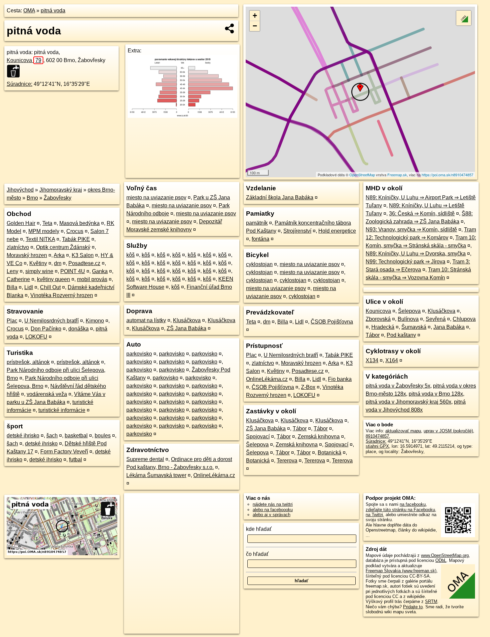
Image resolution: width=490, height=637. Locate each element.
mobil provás (92, 279)
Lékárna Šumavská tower (156, 475)
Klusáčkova (187, 320)
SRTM (431, 601)
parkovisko (139, 354)
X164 (391, 360)
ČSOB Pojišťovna (332, 322)
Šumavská (413, 327)
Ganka (100, 271)
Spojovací (258, 436)
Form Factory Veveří (64, 451)
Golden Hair (21, 223)
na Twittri (374, 514)
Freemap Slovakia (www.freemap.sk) (401, 570)
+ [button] (255, 15)
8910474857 (377, 436)
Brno (32, 198)
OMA (29, 10)
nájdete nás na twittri (273, 504)
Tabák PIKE (76, 239)
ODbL (440, 560)
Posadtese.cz (84, 263)
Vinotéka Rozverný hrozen (61, 295)
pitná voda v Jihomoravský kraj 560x (408, 402)
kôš (130, 255)
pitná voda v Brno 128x (436, 394)
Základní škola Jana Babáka (279, 197)
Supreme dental (145, 459)
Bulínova (408, 319)
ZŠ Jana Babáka (186, 328)
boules (103, 435)
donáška (78, 329)
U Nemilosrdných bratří (51, 321)
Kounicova (24, 60)
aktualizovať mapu (403, 430)
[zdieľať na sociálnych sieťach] (230, 28)
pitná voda (53, 10)
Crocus (74, 231)
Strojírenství (297, 231)
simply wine (39, 271)
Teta (47, 223)
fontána (260, 239)
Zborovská (378, 319)
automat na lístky (146, 320)
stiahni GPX (377, 446)
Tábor (300, 428)
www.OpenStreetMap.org (445, 555)
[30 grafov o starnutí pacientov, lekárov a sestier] (182, 116)
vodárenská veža (47, 394)
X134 (372, 360)
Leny (12, 271)
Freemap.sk (397, 174)
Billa (12, 287)
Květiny (38, 263)
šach (52, 435)
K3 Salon (83, 255)
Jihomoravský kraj (60, 190)
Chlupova (464, 319)
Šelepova (257, 444)
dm (57, 263)
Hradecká (382, 327)
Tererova (287, 460)
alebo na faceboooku (273, 509)
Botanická (329, 452)
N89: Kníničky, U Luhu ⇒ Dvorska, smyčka (416, 253)
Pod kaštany (401, 335)
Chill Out (50, 287)
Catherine (18, 279)
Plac (12, 321)
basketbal (76, 435)
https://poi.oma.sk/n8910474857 (447, 174)
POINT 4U (72, 271)
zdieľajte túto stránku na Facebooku (400, 509)
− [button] (255, 26)
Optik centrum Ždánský (63, 247)
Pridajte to (413, 606)
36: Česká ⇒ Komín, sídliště (422, 213)
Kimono (95, 321)
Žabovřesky (57, 198)
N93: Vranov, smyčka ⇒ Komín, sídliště (411, 229)
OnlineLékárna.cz (214, 475)
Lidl (28, 287)
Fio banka (340, 379)
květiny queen (53, 279)
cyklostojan (259, 264)
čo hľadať (257, 554)
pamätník (257, 223)
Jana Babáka (449, 327)
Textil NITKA (40, 239)
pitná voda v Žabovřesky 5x (398, 386)
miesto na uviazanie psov (156, 197)
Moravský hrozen (27, 255)
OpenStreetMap (362, 174)
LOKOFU (36, 337)
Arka (59, 255)
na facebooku (413, 504)
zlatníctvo (18, 247)
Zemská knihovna (319, 436)
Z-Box (308, 387)
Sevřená (436, 319)
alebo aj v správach (271, 514)
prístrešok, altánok (28, 362)
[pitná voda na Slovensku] (15, 71)
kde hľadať (259, 529)
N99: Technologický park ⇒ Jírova (405, 261)
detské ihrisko (23, 435)
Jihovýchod (20, 190)
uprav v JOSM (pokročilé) (448, 430)
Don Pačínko (46, 329)
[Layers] (463, 18)
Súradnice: (19, 84)
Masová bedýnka (79, 223)
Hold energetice (337, 231)
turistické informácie (61, 410)
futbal (75, 459)
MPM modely (43, 231)
